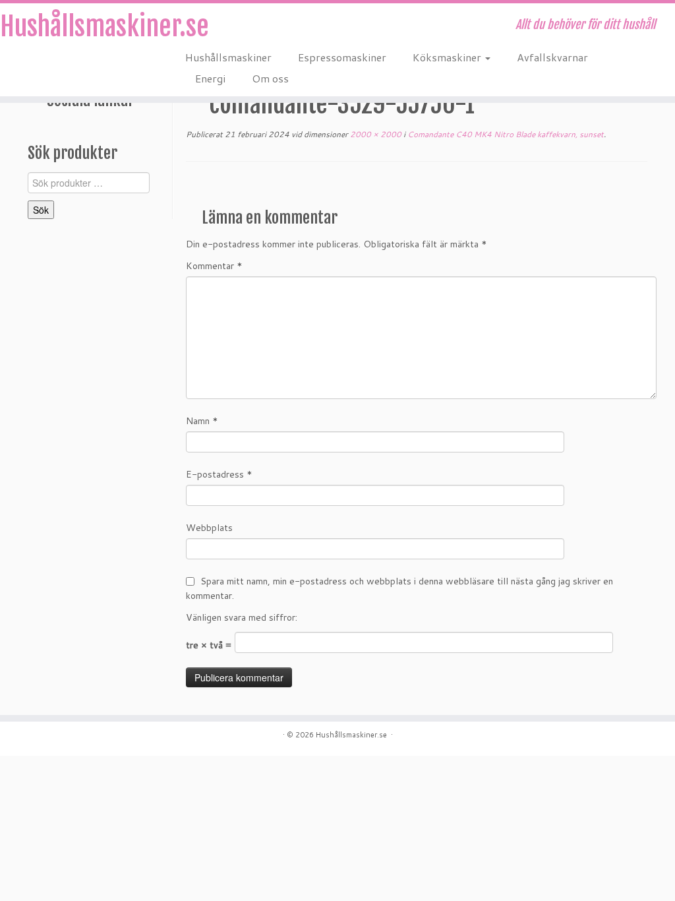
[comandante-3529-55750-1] (416, 190)
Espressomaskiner (342, 57)
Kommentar (214, 265)
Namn (202, 420)
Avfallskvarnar (552, 57)
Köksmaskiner (448, 57)
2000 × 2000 (374, 134)
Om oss (270, 78)
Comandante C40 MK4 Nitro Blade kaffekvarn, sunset (504, 134)
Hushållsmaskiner (228, 57)
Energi (210, 78)
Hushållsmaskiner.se (79, 26)
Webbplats (209, 527)
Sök (41, 209)
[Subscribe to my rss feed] (194, 26)
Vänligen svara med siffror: (241, 617)
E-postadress (219, 474)
